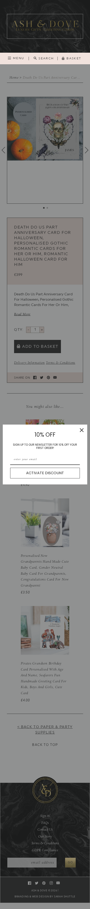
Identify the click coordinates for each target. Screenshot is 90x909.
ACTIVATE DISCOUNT (45, 473)
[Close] (81, 430)
